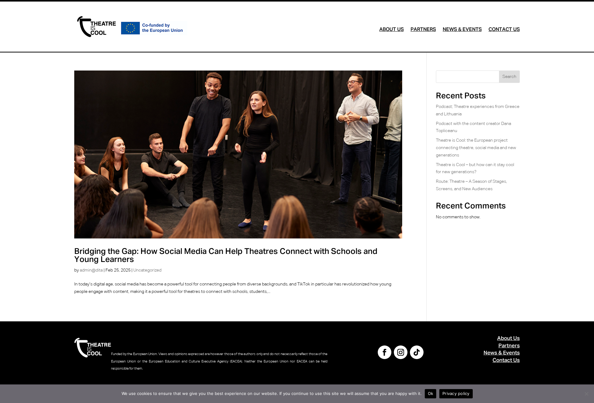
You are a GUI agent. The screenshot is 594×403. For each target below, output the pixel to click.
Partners (423, 30)
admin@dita (91, 270)
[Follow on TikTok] (417, 352)
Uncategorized (147, 270)
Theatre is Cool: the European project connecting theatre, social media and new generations (476, 147)
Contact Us (504, 30)
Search (509, 77)
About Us (391, 30)
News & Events (462, 30)
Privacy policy (456, 393)
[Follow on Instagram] (400, 352)
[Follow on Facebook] (384, 352)
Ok (430, 393)
